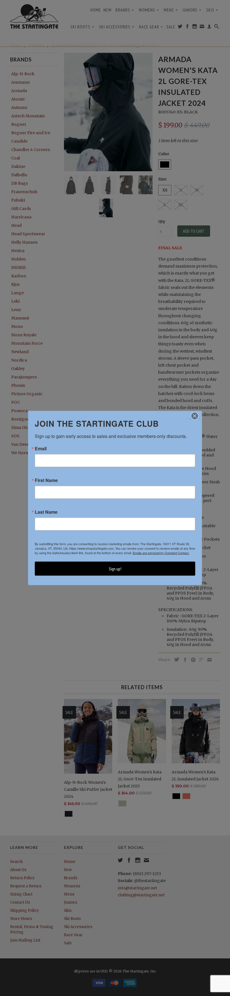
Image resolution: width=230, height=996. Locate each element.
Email (41, 448)
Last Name (46, 512)
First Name (46, 480)
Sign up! (115, 569)
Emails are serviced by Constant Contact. (161, 552)
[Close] (194, 416)
